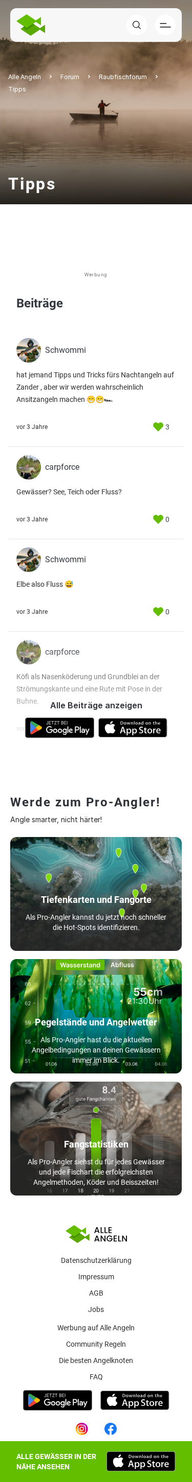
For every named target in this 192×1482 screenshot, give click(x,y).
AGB (96, 1293)
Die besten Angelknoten (96, 1360)
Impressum (96, 1277)
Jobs (96, 1309)
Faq (96, 1377)
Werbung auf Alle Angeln (96, 1328)
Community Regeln (96, 1344)
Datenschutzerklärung (96, 1260)
